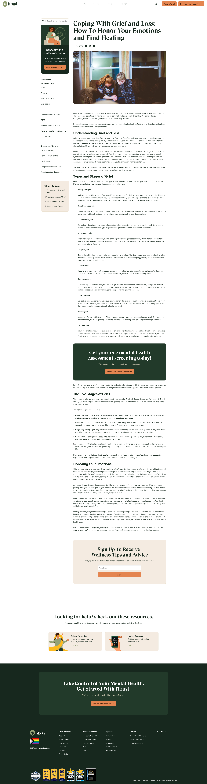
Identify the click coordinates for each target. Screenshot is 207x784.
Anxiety (44, 93)
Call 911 (131, 645)
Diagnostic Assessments (51, 166)
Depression (45, 104)
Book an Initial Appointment (191, 4)
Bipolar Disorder (47, 98)
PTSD (43, 120)
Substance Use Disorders (51, 172)
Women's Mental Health (50, 125)
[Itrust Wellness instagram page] (165, 731)
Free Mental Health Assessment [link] (119, 372)
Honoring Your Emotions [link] (55, 206)
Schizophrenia (47, 136)
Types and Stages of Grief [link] (55, 197)
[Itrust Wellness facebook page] (158, 731)
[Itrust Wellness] (10, 4)
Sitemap (145, 780)
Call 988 (74, 645)
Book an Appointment (55, 67)
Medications (46, 161)
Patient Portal (169, 4)
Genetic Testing (47, 150)
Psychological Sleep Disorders (53, 131)
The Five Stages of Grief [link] (55, 201)
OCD (43, 109)
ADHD (43, 87)
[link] (82, 4)
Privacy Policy (136, 780)
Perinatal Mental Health (50, 114)
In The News (46, 79)
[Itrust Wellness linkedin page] (161, 731)
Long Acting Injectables (50, 156)
